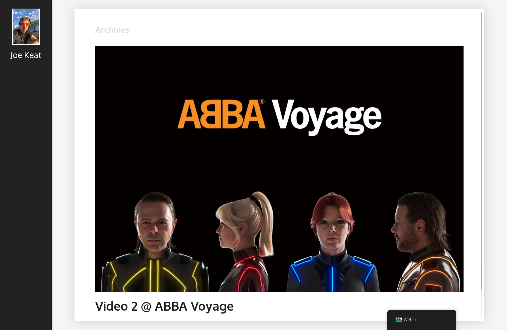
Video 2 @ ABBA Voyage (164, 305)
